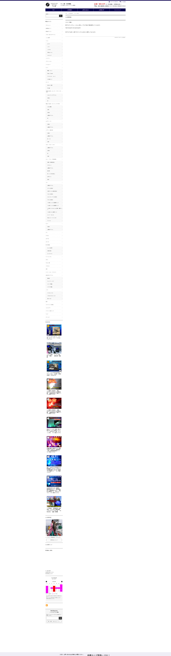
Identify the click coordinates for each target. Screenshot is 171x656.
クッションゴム (48, 256)
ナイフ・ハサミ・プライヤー (51, 272)
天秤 (48, 109)
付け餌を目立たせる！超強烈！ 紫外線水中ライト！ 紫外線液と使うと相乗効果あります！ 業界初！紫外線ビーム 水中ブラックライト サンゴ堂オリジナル (54, 490)
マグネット (49, 165)
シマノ (48, 46)
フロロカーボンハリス (51, 295)
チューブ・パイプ (50, 281)
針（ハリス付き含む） (51, 173)
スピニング (49, 55)
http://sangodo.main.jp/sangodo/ (73, 27)
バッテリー (48, 58)
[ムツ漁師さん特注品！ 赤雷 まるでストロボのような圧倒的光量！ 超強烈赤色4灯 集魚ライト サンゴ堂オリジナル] (54, 403)
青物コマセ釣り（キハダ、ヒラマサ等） (53, 103)
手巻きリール (49, 52)
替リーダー (49, 298)
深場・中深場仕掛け (51, 162)
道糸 (46, 301)
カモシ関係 (49, 106)
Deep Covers (50, 73)
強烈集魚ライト (48, 28)
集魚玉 (48, 278)
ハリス (47, 289)
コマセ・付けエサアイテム (50, 34)
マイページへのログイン (114, 1)
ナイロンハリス (50, 292)
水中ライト (49, 176)
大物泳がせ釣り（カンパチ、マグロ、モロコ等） (53, 92)
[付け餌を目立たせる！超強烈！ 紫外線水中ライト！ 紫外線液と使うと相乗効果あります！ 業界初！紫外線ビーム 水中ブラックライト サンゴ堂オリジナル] (54, 481)
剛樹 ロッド (49, 70)
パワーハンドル (48, 61)
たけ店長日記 (70, 13)
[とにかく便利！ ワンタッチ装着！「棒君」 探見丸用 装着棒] (54, 348)
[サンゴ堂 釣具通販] (51, 4)
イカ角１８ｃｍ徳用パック (52, 212)
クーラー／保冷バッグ (50, 310)
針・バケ (49, 138)
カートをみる (123, 1)
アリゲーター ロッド (51, 76)
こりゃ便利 (48, 37)
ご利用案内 (69, 9)
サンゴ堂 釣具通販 (66, 3)
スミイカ (49, 220)
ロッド (47, 67)
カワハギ (47, 241)
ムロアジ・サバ (48, 121)
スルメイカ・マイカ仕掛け (52, 196)
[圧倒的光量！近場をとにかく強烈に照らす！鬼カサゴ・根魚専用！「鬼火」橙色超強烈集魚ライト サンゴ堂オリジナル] (54, 441)
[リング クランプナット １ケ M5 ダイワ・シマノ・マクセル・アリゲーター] (54, 330)
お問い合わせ (85, 9)
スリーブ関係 (49, 284)
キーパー (47, 82)
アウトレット (48, 25)
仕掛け (48, 112)
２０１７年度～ (68, 22)
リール (47, 40)
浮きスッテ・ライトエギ (51, 217)
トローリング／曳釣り (50, 304)
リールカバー (48, 64)
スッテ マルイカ (50, 214)
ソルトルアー (48, 307)
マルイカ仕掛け (50, 194)
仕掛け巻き (49, 250)
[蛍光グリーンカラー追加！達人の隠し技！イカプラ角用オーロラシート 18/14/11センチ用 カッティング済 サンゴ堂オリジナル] (54, 422)
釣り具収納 (48, 244)
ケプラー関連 (49, 286)
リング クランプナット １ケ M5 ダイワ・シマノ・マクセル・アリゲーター (54, 338)
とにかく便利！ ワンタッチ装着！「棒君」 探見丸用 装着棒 (54, 356)
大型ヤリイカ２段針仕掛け (52, 191)
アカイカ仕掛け (50, 199)
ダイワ (48, 43)
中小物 (48, 88)
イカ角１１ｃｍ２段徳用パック (53, 205)
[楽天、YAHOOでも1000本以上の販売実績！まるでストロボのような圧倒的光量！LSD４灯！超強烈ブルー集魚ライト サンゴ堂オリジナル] (54, 460)
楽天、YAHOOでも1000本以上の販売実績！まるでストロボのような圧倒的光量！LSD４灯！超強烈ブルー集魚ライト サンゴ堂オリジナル (54, 470)
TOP (53, 9)
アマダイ (47, 235)
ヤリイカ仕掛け (50, 188)
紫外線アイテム (48, 31)
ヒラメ (47, 223)
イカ (47, 182)
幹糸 (48, 179)
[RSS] (47, 605)
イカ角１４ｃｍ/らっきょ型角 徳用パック (54, 209)
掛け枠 (48, 170)
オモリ (47, 259)
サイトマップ (117, 9)
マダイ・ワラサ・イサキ (50, 144)
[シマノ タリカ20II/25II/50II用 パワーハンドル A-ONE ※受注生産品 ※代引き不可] (54, 366)
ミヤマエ (49, 49)
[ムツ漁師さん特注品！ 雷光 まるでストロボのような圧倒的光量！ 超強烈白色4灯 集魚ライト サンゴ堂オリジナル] (54, 384)
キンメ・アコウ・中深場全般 (51, 159)
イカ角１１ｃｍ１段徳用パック (53, 202)
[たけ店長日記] (54, 535)
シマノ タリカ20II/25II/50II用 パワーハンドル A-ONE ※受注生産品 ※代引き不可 (54, 374)
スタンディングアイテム (51, 95)
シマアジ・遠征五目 (49, 130)
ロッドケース (49, 253)
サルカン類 (48, 262)
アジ (46, 232)
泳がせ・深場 (49, 85)
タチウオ (47, 238)
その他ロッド (49, 79)
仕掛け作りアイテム (49, 275)
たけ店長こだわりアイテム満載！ (68, 5)
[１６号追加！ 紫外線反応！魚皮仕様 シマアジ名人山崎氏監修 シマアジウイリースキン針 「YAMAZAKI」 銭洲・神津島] (54, 501)
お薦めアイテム (50, 115)
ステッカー (48, 317)
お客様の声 (101, 9)
